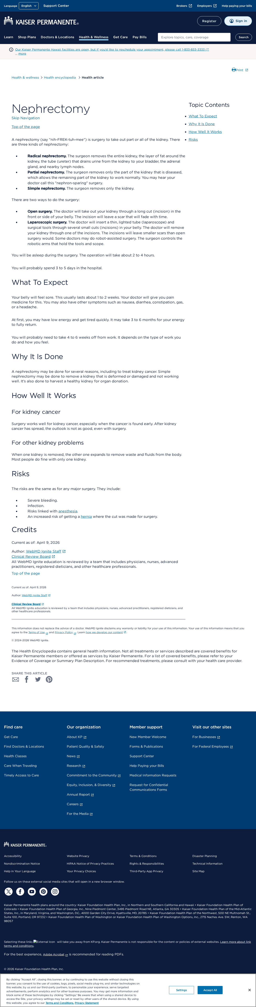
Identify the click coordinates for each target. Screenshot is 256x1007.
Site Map (198, 871)
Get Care (120, 37)
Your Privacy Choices (81, 871)
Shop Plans (27, 37)
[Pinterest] (43, 892)
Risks (193, 139)
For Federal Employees (210, 746)
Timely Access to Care (21, 775)
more (22, 53)
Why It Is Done (202, 124)
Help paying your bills (237, 5)
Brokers (181, 5)
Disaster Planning (204, 856)
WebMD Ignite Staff (34, 595)
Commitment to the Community (92, 775)
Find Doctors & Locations (24, 746)
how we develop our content (104, 632)
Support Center (56, 6)
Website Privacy (78, 856)
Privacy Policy (64, 632)
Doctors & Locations (57, 37)
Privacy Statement (87, 1002)
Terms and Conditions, (60, 1002)
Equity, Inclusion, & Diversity (89, 785)
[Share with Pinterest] (49, 679)
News (71, 756)
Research (74, 766)
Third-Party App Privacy (146, 871)
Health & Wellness (93, 37)
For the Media (78, 814)
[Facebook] (20, 892)
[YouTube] (31, 892)
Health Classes (15, 756)
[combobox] (194, 37)
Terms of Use (36, 632)
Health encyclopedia (60, 77)
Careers (73, 804)
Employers (204, 5)
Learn (8, 37)
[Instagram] (54, 892)
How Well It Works (205, 132)
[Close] (249, 990)
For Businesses (204, 737)
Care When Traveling (20, 766)
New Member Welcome (148, 737)
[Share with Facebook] (27, 679)
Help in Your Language (20, 871)
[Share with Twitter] (38, 679)
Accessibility (13, 856)
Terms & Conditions (143, 856)
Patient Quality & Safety (85, 746)
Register (209, 21)
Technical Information (207, 863)
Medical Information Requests (153, 775)
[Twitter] (8, 892)
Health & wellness (25, 77)
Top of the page (26, 573)
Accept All (210, 989)
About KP (74, 737)
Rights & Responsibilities (147, 863)
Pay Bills (140, 37)
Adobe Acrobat (53, 954)
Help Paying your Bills (147, 766)
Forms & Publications (146, 746)
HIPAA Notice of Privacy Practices (90, 863)
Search (244, 37)
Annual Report (78, 794)
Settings (181, 989)
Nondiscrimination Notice (22, 863)
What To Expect (203, 116)
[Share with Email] (16, 679)
